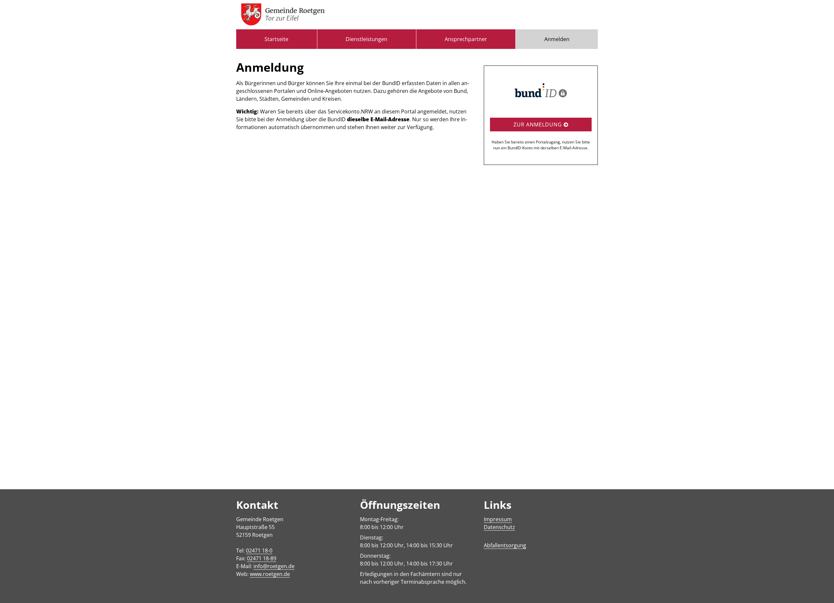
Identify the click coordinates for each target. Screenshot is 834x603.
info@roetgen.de (274, 566)
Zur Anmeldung (538, 124)
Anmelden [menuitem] (556, 39)
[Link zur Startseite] (283, 14)
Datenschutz (499, 527)
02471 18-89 (261, 558)
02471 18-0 (259, 550)
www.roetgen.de (270, 574)
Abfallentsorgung (505, 545)
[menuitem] (276, 39)
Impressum (498, 519)
